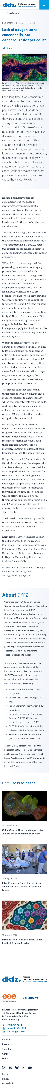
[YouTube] (30, 1067)
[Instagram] (3, 1067)
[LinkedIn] (10, 1067)
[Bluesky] (17, 1067)
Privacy (5, 1078)
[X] (23, 1067)
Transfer (6, 1049)
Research (7, 1044)
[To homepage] (19, 5)
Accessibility (8, 1083)
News (5, 1058)
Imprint (5, 1074)
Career (6, 1054)
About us (7, 1039)
